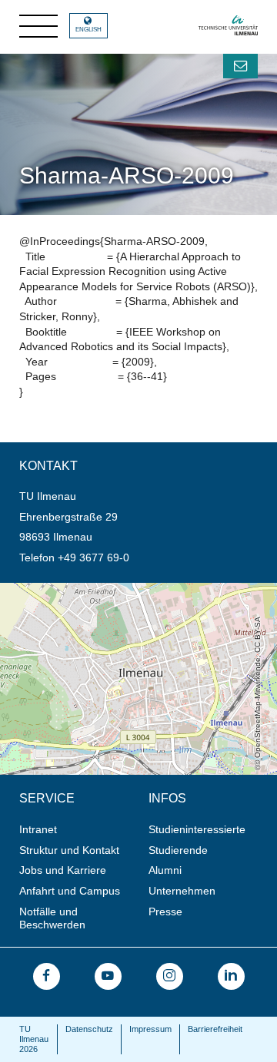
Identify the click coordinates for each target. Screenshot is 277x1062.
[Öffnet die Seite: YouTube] (108, 976)
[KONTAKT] (240, 66)
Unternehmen (182, 891)
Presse (165, 911)
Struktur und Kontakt (69, 850)
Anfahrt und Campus (69, 891)
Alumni (165, 870)
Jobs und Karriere (62, 870)
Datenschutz (89, 1029)
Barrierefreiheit (215, 1029)
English (88, 29)
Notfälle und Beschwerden (52, 918)
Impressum (150, 1029)
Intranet (38, 829)
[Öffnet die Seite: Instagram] (169, 976)
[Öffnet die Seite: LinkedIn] (231, 976)
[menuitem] (78, 829)
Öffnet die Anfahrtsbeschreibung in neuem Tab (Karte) (131, 589)
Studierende (178, 850)
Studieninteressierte (197, 829)
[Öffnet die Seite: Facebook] (46, 976)
